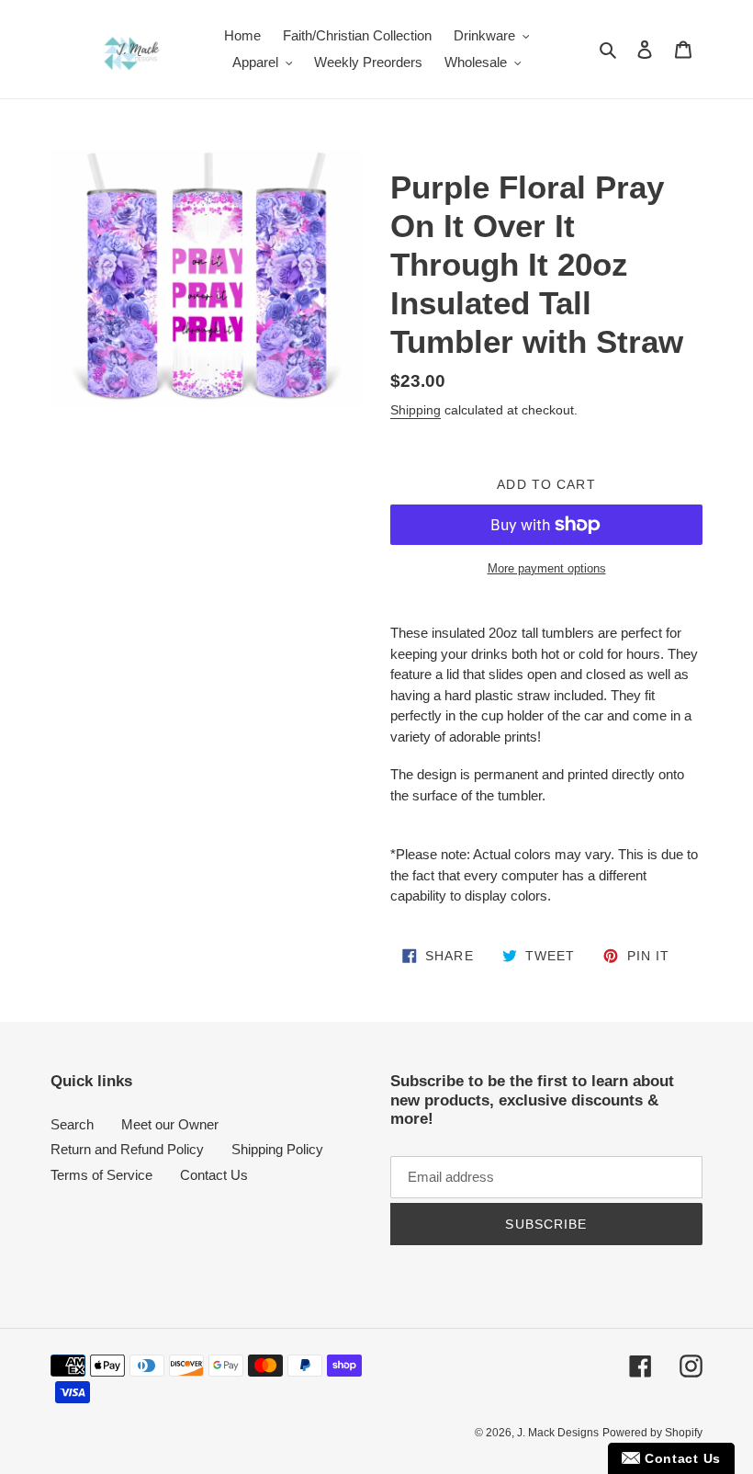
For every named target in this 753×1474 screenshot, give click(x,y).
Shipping (415, 410)
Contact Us (214, 1175)
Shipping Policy (277, 1149)
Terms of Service (101, 1175)
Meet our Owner (170, 1124)
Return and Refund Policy (127, 1149)
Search (72, 1124)
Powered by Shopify (652, 1432)
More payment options (547, 568)
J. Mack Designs (558, 1432)
